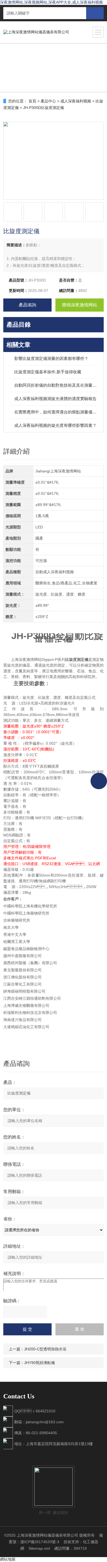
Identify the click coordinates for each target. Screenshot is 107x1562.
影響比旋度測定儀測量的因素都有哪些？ (51, 358)
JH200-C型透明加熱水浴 (45, 1349)
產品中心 (48, 101)
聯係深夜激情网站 (79, 305)
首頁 (32, 101)
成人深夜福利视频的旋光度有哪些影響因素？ (55, 425)
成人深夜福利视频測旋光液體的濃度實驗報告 (55, 398)
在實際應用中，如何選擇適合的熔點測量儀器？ (56, 412)
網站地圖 (7, 1559)
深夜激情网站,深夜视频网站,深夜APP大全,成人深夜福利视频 (51, 2)
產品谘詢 (27, 305)
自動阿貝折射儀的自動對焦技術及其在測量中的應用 (56, 385)
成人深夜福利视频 (75, 101)
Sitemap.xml (39, 1548)
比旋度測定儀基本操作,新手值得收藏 (47, 371)
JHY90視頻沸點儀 (39, 1362)
